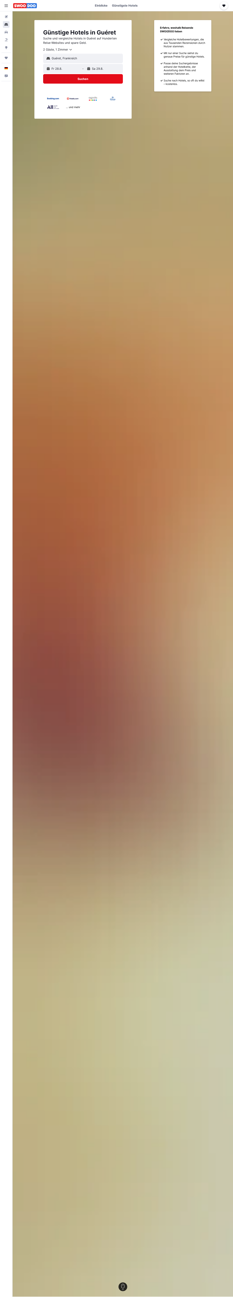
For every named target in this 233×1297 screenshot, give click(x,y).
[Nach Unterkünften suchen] (6, 24)
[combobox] (57, 49)
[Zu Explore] (6, 47)
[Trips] (6, 58)
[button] (6, 6)
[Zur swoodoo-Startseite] (25, 5)
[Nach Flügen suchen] (6, 16)
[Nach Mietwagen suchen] (6, 32)
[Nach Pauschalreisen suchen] (6, 39)
